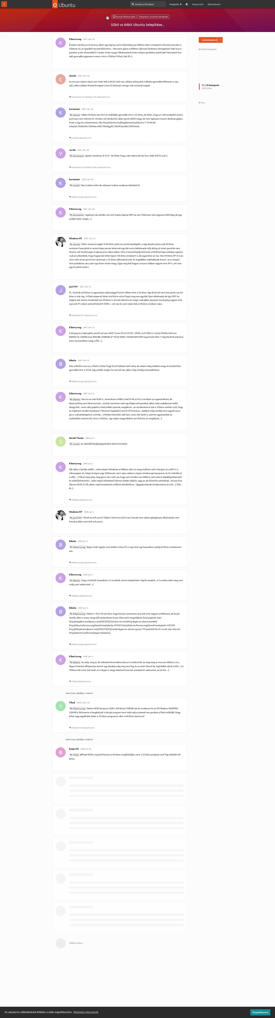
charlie (76, 114)
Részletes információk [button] (85, 1012)
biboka (76, 399)
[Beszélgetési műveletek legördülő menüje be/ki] (220, 40)
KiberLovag (79, 547)
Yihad (76, 754)
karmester (78, 155)
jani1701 (77, 517)
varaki (76, 185)
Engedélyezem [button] (260, 1012)
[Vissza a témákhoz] (4, 4)
